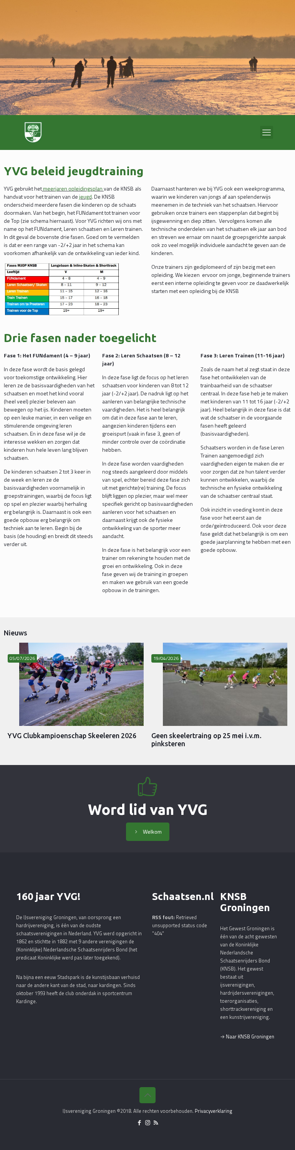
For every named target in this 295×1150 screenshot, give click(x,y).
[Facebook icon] (140, 1122)
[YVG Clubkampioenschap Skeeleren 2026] (81, 684)
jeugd (85, 196)
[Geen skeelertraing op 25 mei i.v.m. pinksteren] (225, 684)
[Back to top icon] (147, 1095)
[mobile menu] (266, 132)
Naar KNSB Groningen (250, 1036)
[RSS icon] (156, 1122)
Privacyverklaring (213, 1111)
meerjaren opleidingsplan (73, 188)
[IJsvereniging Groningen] (33, 132)
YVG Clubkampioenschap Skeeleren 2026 (72, 735)
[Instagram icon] (148, 1122)
